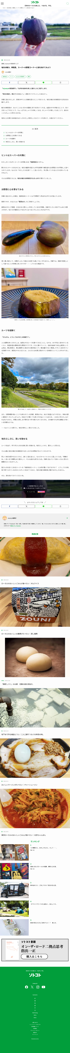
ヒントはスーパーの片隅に (14, 132)
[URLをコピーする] (60, 82)
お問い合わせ (35, 1022)
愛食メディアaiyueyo (15, 525)
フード (11, 76)
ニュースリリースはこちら (35, 1024)
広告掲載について (35, 1026)
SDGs (35, 1015)
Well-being (35, 1012)
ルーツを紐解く (11, 138)
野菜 (29, 76)
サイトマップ (35, 1034)
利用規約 (35, 1028)
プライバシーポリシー (35, 1030)
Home (4, 7)
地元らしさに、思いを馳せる (15, 142)
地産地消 (5, 76)
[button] (9, 82)
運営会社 (35, 1032)
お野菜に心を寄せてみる (14, 135)
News (35, 1017)
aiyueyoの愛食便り (20, 76)
